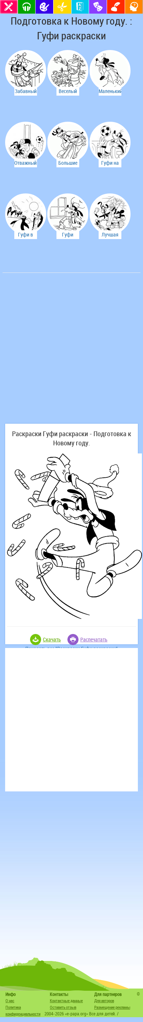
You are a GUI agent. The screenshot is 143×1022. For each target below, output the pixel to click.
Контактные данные (66, 1000)
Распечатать (93, 639)
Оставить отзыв (63, 1007)
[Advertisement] (71, 352)
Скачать (52, 639)
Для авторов (104, 1000)
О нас (10, 1000)
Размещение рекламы (112, 1007)
